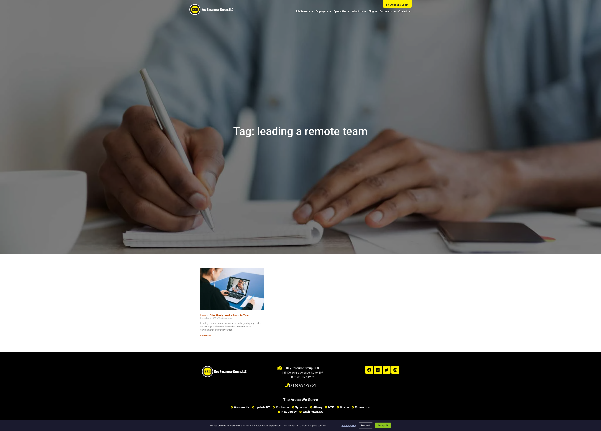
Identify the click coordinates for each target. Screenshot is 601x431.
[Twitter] (386, 370)
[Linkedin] (378, 370)
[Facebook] (369, 370)
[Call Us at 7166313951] (287, 385)
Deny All (365, 425)
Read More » (205, 335)
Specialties (342, 12)
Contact (405, 12)
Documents (388, 12)
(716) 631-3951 (302, 385)
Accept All (383, 425)
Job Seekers (304, 12)
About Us (359, 12)
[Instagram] (395, 370)
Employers (324, 12)
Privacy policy (349, 425)
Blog (373, 12)
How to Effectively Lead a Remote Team (225, 315)
